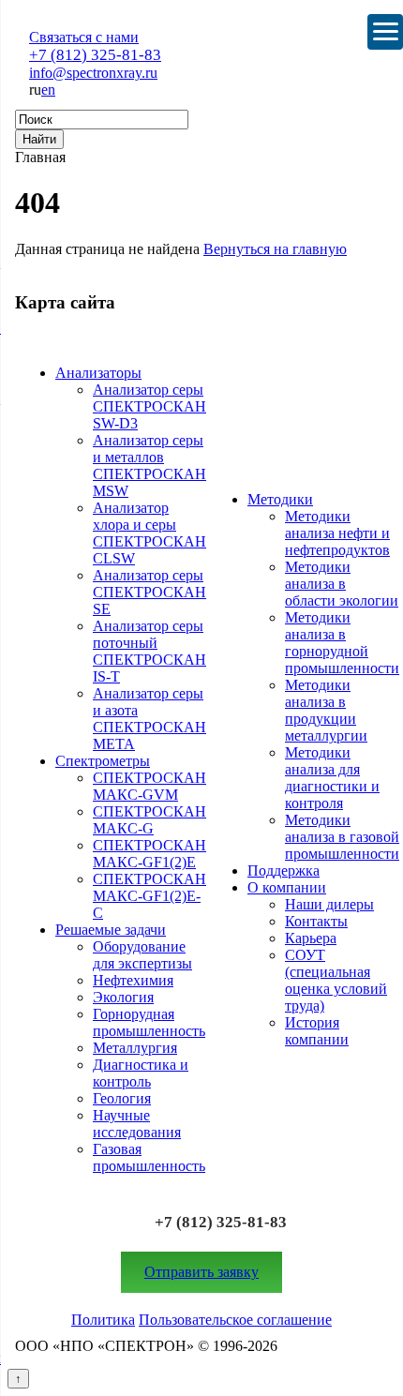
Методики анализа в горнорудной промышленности (342, 642)
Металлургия (135, 1048)
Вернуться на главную (275, 249)
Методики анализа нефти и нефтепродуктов (337, 533)
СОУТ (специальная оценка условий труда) (336, 980)
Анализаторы (98, 373)
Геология (122, 1098)
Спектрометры (102, 761)
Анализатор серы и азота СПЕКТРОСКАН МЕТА (149, 718)
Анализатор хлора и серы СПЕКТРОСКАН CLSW (149, 533)
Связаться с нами (84, 37)
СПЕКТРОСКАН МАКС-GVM (149, 786)
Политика (103, 1320)
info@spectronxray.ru (93, 73)
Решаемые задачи (110, 930)
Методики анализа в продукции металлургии (326, 710)
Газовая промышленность (149, 1157)
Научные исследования (137, 1123)
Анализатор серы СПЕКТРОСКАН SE (149, 592)
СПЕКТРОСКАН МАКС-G (149, 819)
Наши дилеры (329, 904)
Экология (123, 997)
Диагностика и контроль (140, 1073)
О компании (286, 887)
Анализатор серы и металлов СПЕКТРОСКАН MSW (149, 465)
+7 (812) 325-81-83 (95, 55)
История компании (317, 1030)
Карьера (310, 938)
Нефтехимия (133, 980)
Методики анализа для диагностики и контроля (332, 777)
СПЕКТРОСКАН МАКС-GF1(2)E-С (149, 896)
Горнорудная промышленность (149, 1022)
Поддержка (283, 870)
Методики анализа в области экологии (341, 583)
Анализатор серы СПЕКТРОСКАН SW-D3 (149, 406)
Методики (280, 499)
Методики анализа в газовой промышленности (342, 837)
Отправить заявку (201, 1272)
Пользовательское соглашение (235, 1320)
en (48, 90)
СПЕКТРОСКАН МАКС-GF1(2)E (149, 853)
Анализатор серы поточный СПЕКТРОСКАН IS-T (149, 651)
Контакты (316, 921)
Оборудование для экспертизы (142, 954)
